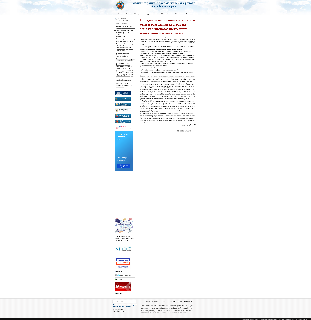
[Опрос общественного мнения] (124, 233)
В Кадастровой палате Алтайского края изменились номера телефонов (125, 54)
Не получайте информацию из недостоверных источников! (125, 59)
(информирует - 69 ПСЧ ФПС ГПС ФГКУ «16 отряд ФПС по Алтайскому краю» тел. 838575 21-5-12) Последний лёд (125, 74)
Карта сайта (188, 301)
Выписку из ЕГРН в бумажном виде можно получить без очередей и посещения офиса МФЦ (124, 65)
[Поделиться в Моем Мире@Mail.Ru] (178, 130)
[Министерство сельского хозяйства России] (123, 106)
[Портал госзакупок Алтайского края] (123, 123)
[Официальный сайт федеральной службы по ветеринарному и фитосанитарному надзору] (123, 111)
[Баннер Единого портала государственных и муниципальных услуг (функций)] (123, 129)
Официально (139, 14)
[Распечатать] (188, 130)
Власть (128, 14)
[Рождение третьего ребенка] (119, 279)
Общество (179, 14)
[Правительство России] (123, 94)
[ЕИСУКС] (118, 293)
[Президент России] (123, 100)
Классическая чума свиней (124, 41)
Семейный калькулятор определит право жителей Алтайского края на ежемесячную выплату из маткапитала (124, 83)
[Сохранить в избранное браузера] (186, 130)
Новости (189, 14)
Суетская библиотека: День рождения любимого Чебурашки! (124, 32)
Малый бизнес (166, 14)
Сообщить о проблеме (124, 166)
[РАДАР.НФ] (123, 290)
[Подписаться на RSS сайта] (190, 130)
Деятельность (152, 14)
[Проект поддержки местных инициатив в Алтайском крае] (123, 268)
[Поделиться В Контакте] (183, 130)
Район (120, 14)
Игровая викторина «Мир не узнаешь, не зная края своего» (125, 27)
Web (306, 319)
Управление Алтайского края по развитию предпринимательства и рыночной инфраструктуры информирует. (125, 47)
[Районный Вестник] (123, 254)
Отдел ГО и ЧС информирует (189, 125)
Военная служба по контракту (125, 39)
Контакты (155, 301)
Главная (147, 301)
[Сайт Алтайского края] (123, 117)
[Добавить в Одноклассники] (181, 130)
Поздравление (120, 36)
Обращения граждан (175, 301)
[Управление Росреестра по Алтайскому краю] (119, 271)
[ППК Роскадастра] (123, 276)
